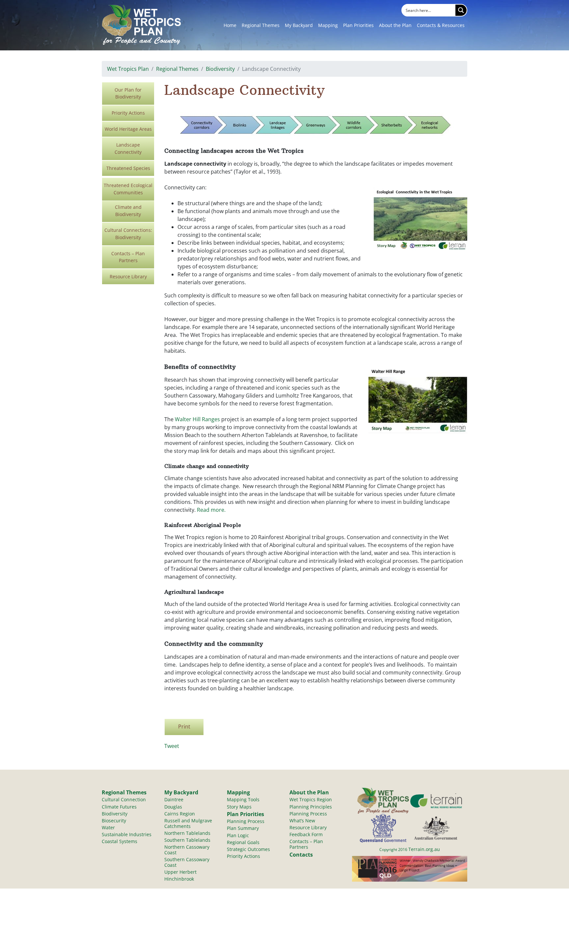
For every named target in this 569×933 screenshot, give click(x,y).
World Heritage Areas (128, 129)
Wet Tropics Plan (128, 68)
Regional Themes (261, 25)
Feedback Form (306, 834)
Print (184, 726)
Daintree (173, 799)
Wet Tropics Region (310, 799)
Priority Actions (128, 113)
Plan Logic (238, 835)
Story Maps (239, 807)
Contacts (301, 854)
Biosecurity (114, 820)
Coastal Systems (119, 841)
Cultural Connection (124, 799)
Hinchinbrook (179, 879)
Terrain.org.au (424, 849)
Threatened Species (128, 168)
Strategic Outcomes (248, 849)
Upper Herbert (180, 872)
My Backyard (299, 25)
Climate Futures (119, 807)
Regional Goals (243, 842)
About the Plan (395, 25)
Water (108, 827)
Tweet (171, 746)
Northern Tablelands (187, 833)
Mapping (328, 25)
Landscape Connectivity (128, 148)
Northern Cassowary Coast (186, 850)
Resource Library (128, 276)
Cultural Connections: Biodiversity (128, 233)
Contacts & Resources (441, 25)
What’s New (302, 820)
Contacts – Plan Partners (128, 257)
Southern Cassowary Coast (186, 862)
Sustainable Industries (126, 834)
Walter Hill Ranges (197, 419)
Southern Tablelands (187, 840)
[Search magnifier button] (461, 10)
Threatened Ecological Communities (128, 189)
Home (230, 25)
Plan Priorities (358, 25)
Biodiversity (220, 68)
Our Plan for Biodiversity (128, 93)
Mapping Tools (243, 799)
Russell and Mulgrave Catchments (188, 823)
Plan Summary (243, 828)
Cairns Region (179, 813)
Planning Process (245, 821)
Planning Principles (310, 807)
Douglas (173, 807)
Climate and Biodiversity (128, 210)
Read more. (211, 509)
